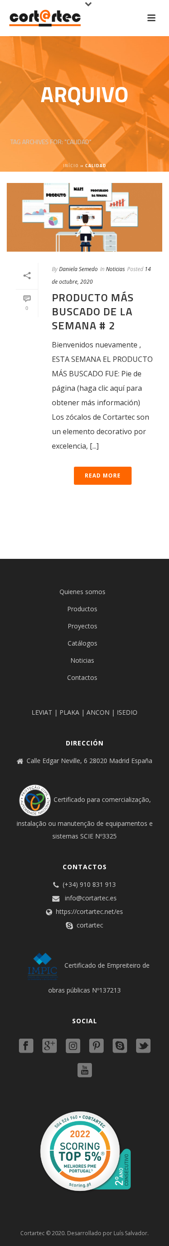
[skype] (120, 1046)
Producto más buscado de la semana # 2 (93, 311)
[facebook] (26, 1046)
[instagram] (73, 1046)
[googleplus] (49, 1046)
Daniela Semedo (78, 269)
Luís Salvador (130, 1233)
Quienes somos (82, 591)
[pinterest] (96, 1046)
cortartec (90, 925)
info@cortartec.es (91, 898)
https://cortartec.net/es (89, 912)
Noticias (115, 269)
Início (71, 165)
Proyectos (82, 626)
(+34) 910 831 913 (89, 885)
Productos (82, 608)
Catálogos (82, 643)
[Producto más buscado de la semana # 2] (84, 217)
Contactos (82, 677)
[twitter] (143, 1046)
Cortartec (32, 1233)
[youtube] (85, 1070)
